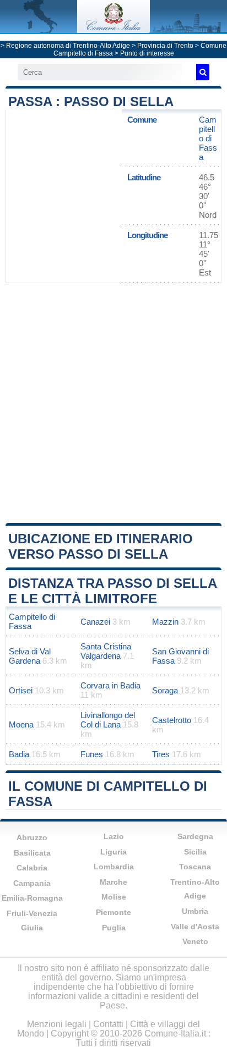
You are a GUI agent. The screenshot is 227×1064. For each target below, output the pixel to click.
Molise (113, 896)
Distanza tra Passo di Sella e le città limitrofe (112, 591)
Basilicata (32, 852)
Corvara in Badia (110, 685)
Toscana (195, 866)
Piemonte (113, 912)
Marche (113, 882)
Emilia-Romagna (32, 898)
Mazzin (165, 621)
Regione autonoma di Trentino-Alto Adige (68, 45)
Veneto (195, 941)
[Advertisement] (113, 402)
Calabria (32, 867)
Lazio (114, 836)
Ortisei (21, 690)
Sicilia (195, 851)
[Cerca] (202, 72)
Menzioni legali (57, 1024)
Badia (19, 754)
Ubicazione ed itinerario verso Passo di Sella (100, 546)
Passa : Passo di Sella (91, 101)
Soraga (165, 690)
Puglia (114, 927)
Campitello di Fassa (208, 138)
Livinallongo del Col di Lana (107, 719)
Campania (32, 883)
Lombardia (114, 866)
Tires (161, 754)
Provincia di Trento (165, 45)
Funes (91, 754)
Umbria (195, 911)
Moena (21, 724)
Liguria (113, 851)
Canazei (95, 621)
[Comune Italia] (113, 30)
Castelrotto (171, 720)
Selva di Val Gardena (30, 656)
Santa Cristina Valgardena (105, 651)
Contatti (108, 1024)
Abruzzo (32, 837)
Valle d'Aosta (195, 926)
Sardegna (195, 836)
